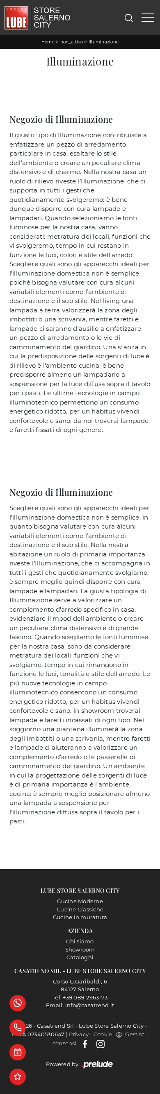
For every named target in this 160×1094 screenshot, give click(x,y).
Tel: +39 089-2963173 (80, 997)
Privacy (79, 1034)
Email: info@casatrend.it (80, 1005)
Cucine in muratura (80, 917)
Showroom (80, 949)
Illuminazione (104, 42)
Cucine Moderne (80, 901)
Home (48, 42)
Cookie (103, 1034)
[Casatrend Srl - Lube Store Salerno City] (37, 17)
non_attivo (71, 42)
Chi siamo (80, 941)
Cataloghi (80, 957)
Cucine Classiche (80, 909)
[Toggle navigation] (148, 18)
